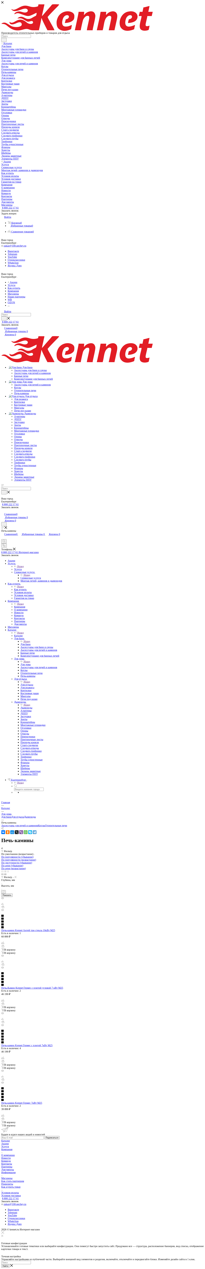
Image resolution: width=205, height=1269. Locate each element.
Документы (7, 1169)
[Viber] (21, 832)
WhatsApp (13, 262)
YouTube (12, 257)
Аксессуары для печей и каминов (19, 825)
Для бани (25, 644)
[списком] (5, 871)
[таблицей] (8, 871)
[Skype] (30, 832)
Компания (19, 606)
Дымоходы (26, 707)
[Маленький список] (2, 874)
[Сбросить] (3, 892)
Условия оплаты (10, 1192)
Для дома (25, 664)
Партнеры (6, 1166)
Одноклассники (16, 259)
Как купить (20, 589)
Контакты (6, 1163)
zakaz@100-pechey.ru (15, 245)
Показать (7, 895)
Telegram (12, 254)
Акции (5, 1143)
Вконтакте (13, 251)
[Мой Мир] (12, 832)
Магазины (6, 1178)
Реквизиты (7, 1184)
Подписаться (52, 1137)
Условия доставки (11, 1195)
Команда (6, 1161)
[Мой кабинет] (2, 510)
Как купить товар (10, 1187)
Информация (8, 1172)
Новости (6, 1158)
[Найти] (4, 40)
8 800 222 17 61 (10, 207)
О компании (8, 1155)
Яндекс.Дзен (15, 265)
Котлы (41, 825)
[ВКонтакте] (3, 832)
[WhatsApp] (26, 832)
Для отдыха (26, 684)
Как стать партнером (12, 1181)
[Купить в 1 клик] (2, 907)
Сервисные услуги (30, 578)
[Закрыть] (2, 1233)
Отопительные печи (56, 825)
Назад (20, 566)
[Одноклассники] (8, 832)
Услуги (18, 569)
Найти (5, 1266)
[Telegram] (35, 832)
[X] (17, 832)
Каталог (18, 635)
